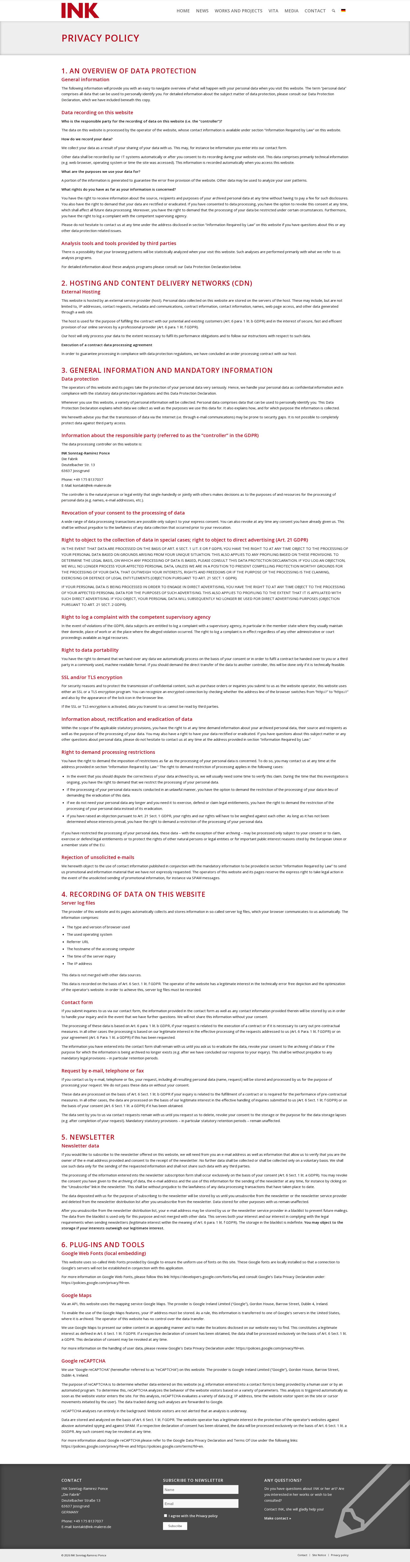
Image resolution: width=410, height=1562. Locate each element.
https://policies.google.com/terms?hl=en (170, 1446)
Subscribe (175, 1526)
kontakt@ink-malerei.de (92, 485)
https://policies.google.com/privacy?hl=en (95, 1282)
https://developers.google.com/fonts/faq (204, 1276)
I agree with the (193, 1516)
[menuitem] (183, 10)
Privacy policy (207, 1516)
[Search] (333, 10)
